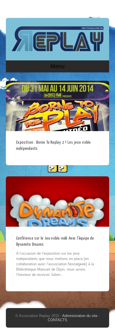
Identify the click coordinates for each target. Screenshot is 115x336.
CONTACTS (57, 320)
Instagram (104, 7)
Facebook (93, 7)
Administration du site (80, 316)
